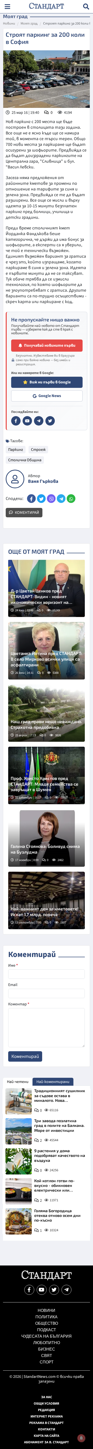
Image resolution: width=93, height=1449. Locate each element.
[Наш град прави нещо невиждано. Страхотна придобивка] (46, 713)
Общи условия (46, 1403)
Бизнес (46, 1349)
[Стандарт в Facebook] (16, 421)
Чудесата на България (46, 1336)
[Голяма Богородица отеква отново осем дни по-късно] (18, 1221)
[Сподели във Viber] (51, 498)
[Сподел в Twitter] (41, 498)
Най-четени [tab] (18, 1081)
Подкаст (46, 1330)
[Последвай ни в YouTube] (42, 1290)
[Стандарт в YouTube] (27, 421)
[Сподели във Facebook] (31, 498)
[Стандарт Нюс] (46, 1279)
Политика (46, 1317)
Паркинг (15, 449)
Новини (9, 24)
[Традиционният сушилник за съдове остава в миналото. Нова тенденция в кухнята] (18, 1101)
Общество (46, 1323)
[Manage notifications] (81, 1438)
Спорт (47, 1362)
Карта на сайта (46, 1435)
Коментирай (26, 512)
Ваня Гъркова (43, 481)
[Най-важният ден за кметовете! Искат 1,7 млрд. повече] (46, 900)
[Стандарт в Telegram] (38, 421)
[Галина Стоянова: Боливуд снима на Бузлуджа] (46, 838)
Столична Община (24, 460)
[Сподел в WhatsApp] (71, 498)
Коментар (18, 1004)
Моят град (29, 24)
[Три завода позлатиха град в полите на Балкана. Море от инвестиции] (18, 1131)
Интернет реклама (47, 1416)
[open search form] (86, 6)
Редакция (46, 1410)
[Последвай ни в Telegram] (66, 1290)
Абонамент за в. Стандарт (46, 1442)
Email (12, 985)
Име (13, 965)
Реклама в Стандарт (46, 1422)
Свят (46, 1356)
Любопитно (46, 1343)
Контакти (46, 1429)
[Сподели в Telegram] (61, 498)
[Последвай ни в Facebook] (29, 1290)
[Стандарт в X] (50, 421)
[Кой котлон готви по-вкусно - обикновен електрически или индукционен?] (18, 1191)
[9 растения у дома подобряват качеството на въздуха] (18, 1161)
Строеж (38, 449)
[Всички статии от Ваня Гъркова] (15, 479)
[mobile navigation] (7, 6)
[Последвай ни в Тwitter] (54, 1290)
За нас (46, 1397)
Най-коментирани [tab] (52, 1081)
